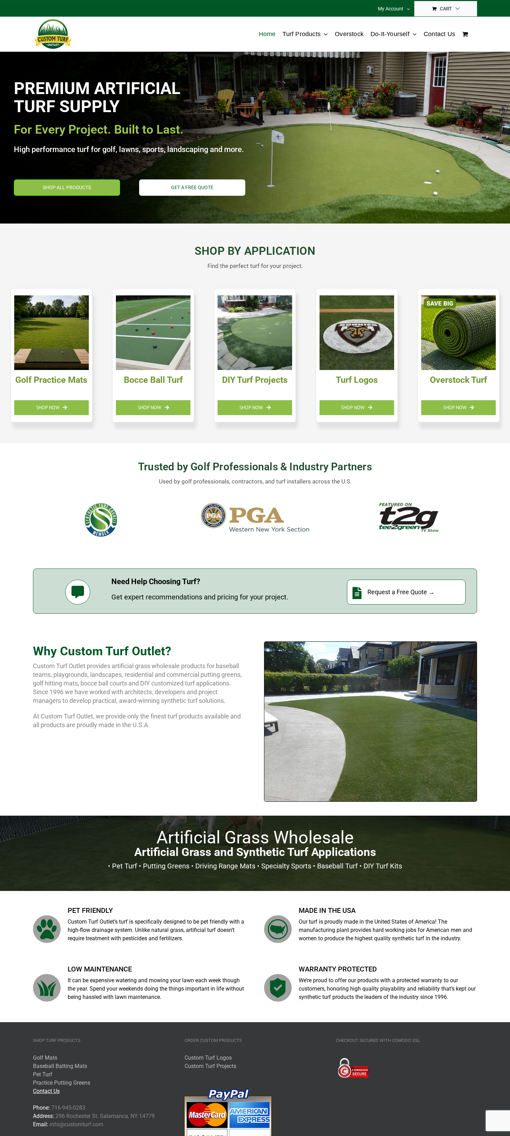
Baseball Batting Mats (60, 1066)
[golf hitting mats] (51, 355)
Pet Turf (42, 1074)
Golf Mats (45, 1057)
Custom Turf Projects (210, 1066)
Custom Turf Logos (208, 1057)
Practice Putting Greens (61, 1082)
